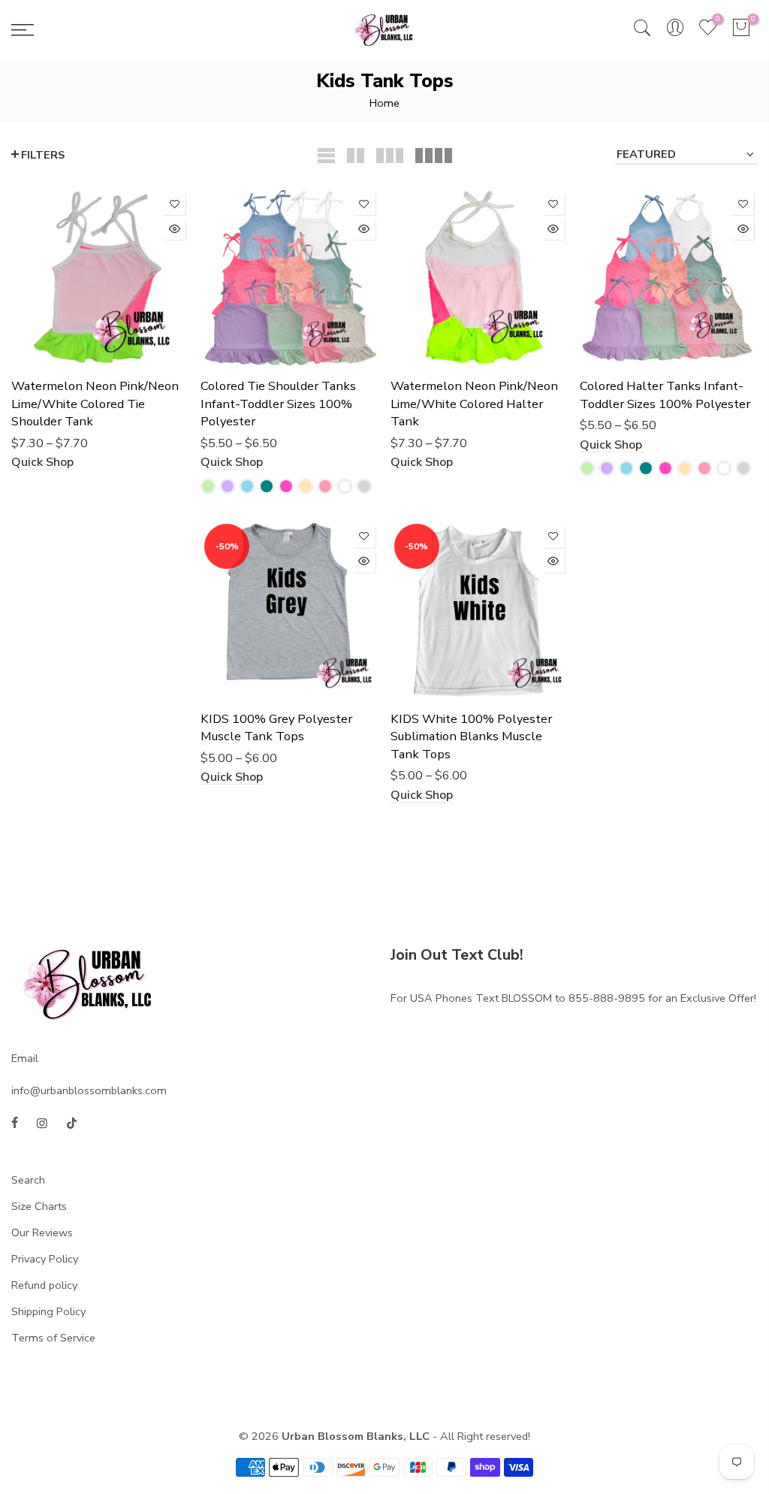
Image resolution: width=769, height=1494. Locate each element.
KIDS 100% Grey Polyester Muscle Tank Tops (276, 727)
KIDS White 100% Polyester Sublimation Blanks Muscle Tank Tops (471, 736)
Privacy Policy (44, 1258)
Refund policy (44, 1285)
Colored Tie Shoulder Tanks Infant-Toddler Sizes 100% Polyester (278, 403)
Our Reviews (42, 1232)
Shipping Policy (48, 1311)
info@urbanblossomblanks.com (89, 1090)
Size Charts (39, 1206)
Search (28, 1179)
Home (384, 102)
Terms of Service (53, 1337)
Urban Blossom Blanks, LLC (356, 1436)
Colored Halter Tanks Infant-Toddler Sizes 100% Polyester (665, 395)
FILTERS (43, 154)
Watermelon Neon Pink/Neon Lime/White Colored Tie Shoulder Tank (95, 403)
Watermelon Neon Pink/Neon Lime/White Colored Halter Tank (474, 403)
